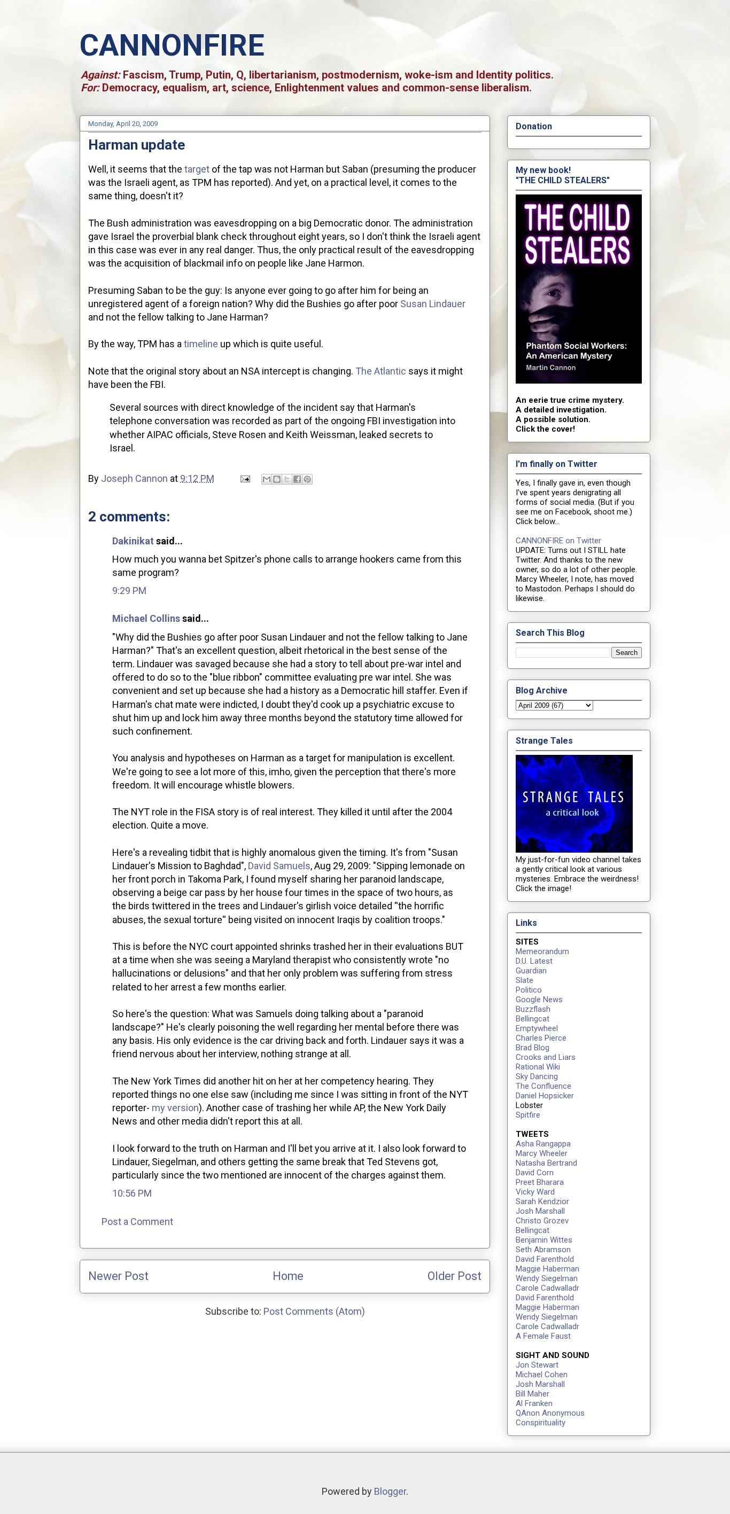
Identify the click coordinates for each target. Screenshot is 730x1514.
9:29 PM (129, 590)
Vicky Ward (535, 1192)
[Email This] (266, 479)
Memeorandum (542, 951)
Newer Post (118, 1276)
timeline (201, 343)
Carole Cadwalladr (547, 1288)
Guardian (531, 970)
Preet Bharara (540, 1182)
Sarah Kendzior (542, 1201)
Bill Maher (532, 1394)
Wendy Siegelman (547, 1278)
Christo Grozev (542, 1221)
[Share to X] (287, 479)
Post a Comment (137, 1221)
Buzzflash (533, 1009)
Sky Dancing (537, 1076)
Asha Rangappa (543, 1144)
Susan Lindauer (432, 303)
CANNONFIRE (172, 45)
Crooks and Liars (546, 1057)
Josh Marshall (540, 1211)
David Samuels (279, 865)
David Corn (535, 1172)
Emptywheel (537, 1028)
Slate (524, 980)
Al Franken (534, 1403)
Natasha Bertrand (546, 1163)
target (196, 169)
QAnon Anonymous (550, 1413)
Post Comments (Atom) (314, 1311)
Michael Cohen (542, 1374)
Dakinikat (133, 541)
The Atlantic (380, 371)
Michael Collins (146, 618)
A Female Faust (543, 1336)
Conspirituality (540, 1422)
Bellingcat (532, 1019)
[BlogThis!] (276, 479)
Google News (539, 999)
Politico (529, 990)
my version (175, 1107)
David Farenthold (545, 1259)
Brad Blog (532, 1047)
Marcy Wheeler (542, 1153)
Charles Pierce (541, 1038)
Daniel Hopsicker (545, 1096)
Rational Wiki (538, 1067)
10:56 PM (132, 1193)
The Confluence (543, 1086)
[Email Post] (244, 478)
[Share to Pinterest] (307, 479)
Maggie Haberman (547, 1269)
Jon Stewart (537, 1365)
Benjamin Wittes (544, 1240)
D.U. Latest (534, 961)
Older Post (455, 1276)
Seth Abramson (543, 1249)
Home (288, 1276)
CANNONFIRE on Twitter (558, 540)
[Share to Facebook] (297, 479)
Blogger (390, 1491)
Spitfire (528, 1115)
